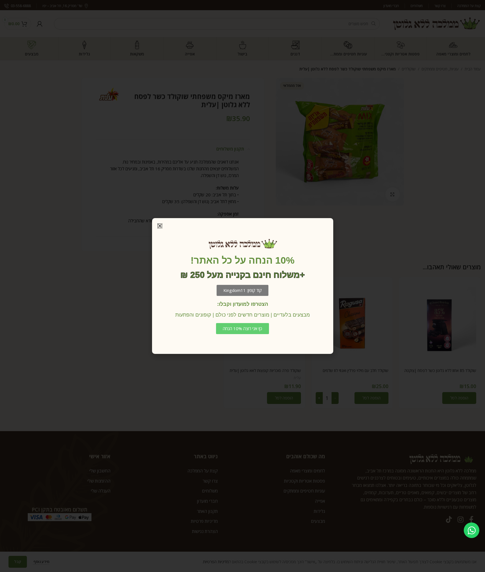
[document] (242, 286)
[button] (160, 226)
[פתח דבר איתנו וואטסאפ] (471, 530)
